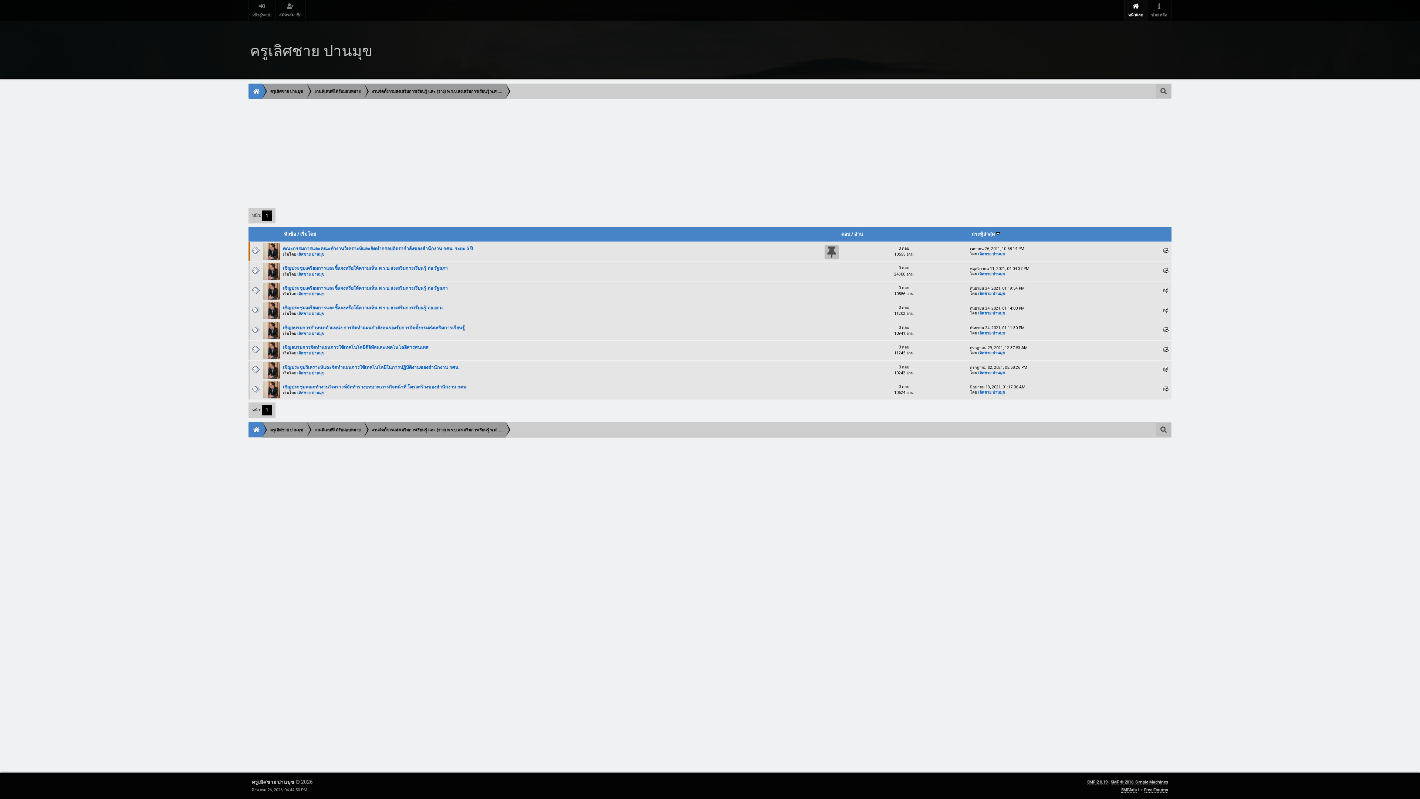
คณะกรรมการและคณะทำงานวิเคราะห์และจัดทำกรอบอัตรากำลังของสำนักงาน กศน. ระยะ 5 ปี (378, 248)
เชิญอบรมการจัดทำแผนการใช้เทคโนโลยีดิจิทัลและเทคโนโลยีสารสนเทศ (356, 347)
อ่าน (858, 234)
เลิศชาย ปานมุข (310, 254)
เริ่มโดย (308, 234)
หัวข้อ (290, 234)
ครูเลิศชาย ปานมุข (273, 782)
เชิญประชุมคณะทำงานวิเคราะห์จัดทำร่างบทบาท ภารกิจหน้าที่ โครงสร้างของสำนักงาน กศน (375, 387)
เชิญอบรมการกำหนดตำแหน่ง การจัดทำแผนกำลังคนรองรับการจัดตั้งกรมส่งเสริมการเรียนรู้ (374, 327)
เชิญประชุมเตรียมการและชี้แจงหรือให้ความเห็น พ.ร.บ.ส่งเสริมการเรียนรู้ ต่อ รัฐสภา (365, 268)
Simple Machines (1151, 782)
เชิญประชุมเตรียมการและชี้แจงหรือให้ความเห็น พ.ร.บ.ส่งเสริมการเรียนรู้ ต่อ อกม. (363, 307)
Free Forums (1156, 790)
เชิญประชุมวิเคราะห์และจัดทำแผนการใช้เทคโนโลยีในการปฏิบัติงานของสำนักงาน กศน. (371, 367)
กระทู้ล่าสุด (984, 234)
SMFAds (1129, 790)
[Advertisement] (471, 153)
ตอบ (845, 234)
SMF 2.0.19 (1097, 782)
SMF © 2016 (1122, 782)
